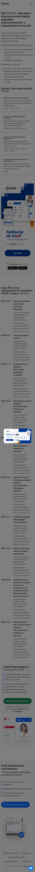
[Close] (28, 431)
